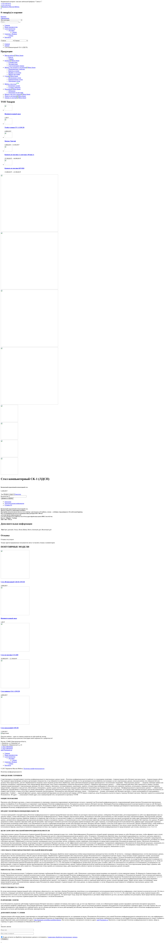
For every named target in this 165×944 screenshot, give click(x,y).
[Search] (19, 22)
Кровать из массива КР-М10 (14, 168)
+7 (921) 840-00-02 (6, 3)
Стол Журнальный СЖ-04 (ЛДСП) (13, 582)
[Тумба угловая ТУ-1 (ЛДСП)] (8, 124)
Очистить (18, 494)
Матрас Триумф (10, 141)
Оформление (5, 18)
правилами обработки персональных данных (62, 937)
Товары (7, 45)
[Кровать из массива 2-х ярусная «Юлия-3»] (8, 151)
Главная (7, 44)
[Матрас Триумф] (8, 137)
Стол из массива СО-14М (9, 655)
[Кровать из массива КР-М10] (8, 164)
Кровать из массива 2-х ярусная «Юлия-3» (19, 154)
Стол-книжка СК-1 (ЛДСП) (10, 691)
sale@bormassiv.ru (6, 750)
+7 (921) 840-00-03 (6, 5)
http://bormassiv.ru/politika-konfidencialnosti (47, 920)
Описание (8, 502)
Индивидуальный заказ (13, 114)
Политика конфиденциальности (33, 768)
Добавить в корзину (7, 498)
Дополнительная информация (14, 503)
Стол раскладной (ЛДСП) (10, 728)
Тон (2, 494)
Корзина (3, 16)
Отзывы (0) (8, 505)
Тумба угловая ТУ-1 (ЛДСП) (14, 127)
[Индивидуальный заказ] (8, 110)
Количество (4, 496)
